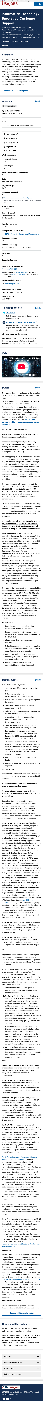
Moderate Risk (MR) (9, 269)
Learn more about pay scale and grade (18, 198)
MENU (38, 4)
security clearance (18, 274)
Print (6, 45)
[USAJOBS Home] (10, 4)
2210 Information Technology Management (22, 234)
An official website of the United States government (19, 1)
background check (21, 272)
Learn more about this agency (16, 91)
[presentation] (22, 134)
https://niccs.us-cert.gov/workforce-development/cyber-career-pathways (21, 422)
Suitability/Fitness (12, 284)
